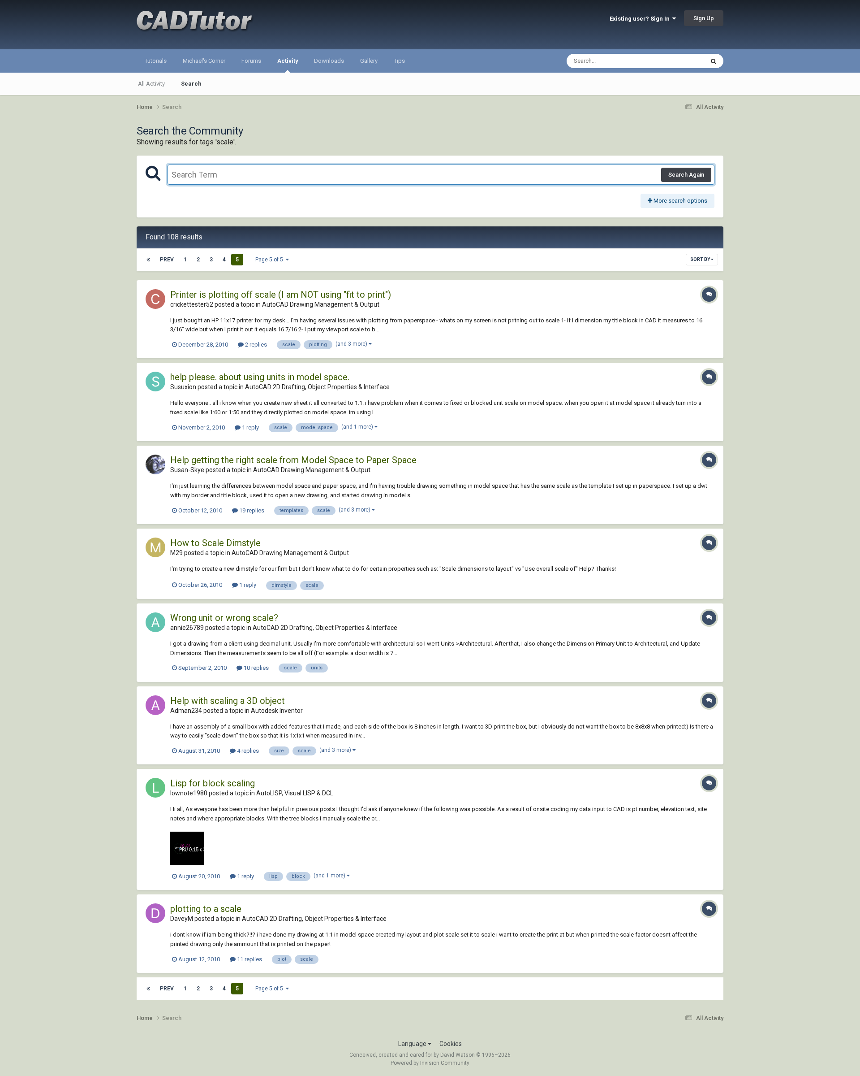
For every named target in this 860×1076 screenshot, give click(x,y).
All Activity (151, 83)
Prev (167, 259)
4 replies (247, 750)
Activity (287, 60)
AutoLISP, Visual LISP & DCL (294, 793)
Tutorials (156, 60)
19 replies (251, 510)
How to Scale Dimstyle (215, 543)
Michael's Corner (204, 60)
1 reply (250, 427)
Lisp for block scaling (212, 783)
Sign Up (703, 18)
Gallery (369, 60)
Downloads (329, 60)
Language (413, 1043)
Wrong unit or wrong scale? (224, 617)
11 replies (249, 959)
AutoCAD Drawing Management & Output (320, 304)
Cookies (450, 1043)
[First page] (148, 259)
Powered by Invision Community (430, 1063)
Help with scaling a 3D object (227, 700)
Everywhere (677, 61)
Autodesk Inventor (277, 710)
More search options (679, 200)
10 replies (255, 667)
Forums (251, 60)
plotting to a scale (205, 908)
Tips (399, 60)
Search (191, 83)
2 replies (255, 344)
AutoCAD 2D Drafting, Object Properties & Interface (317, 386)
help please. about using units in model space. (259, 377)
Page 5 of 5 (270, 259)
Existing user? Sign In (641, 18)
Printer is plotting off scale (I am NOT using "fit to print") (280, 294)
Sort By (700, 259)
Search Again (686, 174)
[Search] (713, 61)
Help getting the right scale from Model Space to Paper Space (293, 460)
